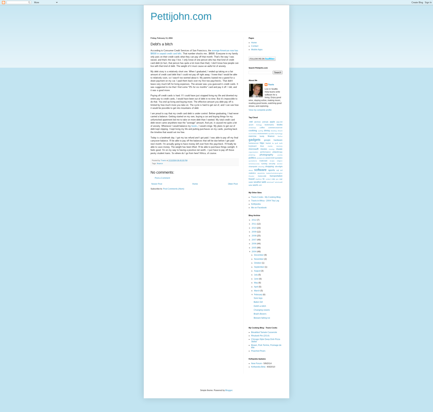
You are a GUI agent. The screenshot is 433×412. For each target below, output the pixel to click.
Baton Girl (258, 302)
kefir (280, 143)
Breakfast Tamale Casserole (264, 332)
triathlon (259, 179)
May (256, 283)
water (251, 182)
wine (250, 185)
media (270, 146)
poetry (280, 155)
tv (264, 178)
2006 (254, 243)
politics (252, 157)
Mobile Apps (257, 49)
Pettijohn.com (181, 16)
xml (260, 185)
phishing (252, 155)
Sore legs (258, 298)
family (262, 136)
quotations (253, 161)
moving (271, 149)
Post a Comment (162, 178)
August (257, 271)
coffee (262, 128)
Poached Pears (258, 351)
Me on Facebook (259, 207)
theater (251, 176)
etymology (278, 134)
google (267, 140)
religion (279, 161)
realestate (263, 161)
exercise (252, 136)
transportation (276, 176)
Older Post (233, 184)
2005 (254, 248)
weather (257, 182)
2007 (254, 240)
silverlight (278, 166)
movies (263, 149)
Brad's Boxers (260, 314)
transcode (262, 176)
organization (253, 152)
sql (277, 170)
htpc (262, 143)
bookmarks (269, 125)
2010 (254, 228)
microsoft (253, 149)
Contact (254, 46)
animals (265, 122)
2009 (254, 232)
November (259, 259)
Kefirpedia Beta (258, 367)
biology (259, 125)
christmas (252, 128)
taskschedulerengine (274, 173)
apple (272, 122)
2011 (254, 224)
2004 (254, 251)
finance (160, 163)
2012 (254, 220)
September (259, 267)
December (259, 255)
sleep (251, 170)
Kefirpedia (256, 204)
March (257, 290)
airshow (257, 122)
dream (280, 131)
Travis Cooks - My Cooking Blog (266, 197)
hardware (278, 140)
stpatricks (261, 173)
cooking (253, 130)
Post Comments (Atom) (173, 189)
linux (262, 146)
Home (195, 184)
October (258, 263)
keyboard (252, 146)
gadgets (254, 139)
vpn (277, 179)
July (256, 275)
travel (252, 178)
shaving (261, 167)
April (256, 287)
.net (251, 121)
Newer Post (156, 184)
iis (273, 143)
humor (268, 143)
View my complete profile (260, 110)
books (194, 126)
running (264, 164)
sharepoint (253, 166)
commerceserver (275, 128)
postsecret (261, 158)
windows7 (270, 182)
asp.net (279, 122)
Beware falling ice (262, 318)
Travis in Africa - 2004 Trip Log (265, 200)
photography (266, 154)
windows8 (278, 182)
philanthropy (277, 152)
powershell (270, 158)
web (264, 182)
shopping (269, 166)
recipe (272, 161)
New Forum (256, 363)
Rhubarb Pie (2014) (260, 336)
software (260, 170)
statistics (252, 173)
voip (273, 179)
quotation (278, 158)
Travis (271, 84)
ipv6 (276, 143)
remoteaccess (254, 164)
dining (267, 130)
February (258, 294)
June (256, 279)
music (279, 149)
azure (251, 125)
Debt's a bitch (260, 306)
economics (253, 134)
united (268, 179)
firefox (280, 136)
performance (265, 152)
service (279, 164)
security (272, 164)
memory (279, 146)
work (255, 185)
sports (271, 170)
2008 (254, 236)
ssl (281, 170)
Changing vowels (262, 310)
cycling (260, 131)
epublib (271, 134)
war (280, 179)
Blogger (228, 390)
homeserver (254, 143)
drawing (274, 131)
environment (262, 133)
